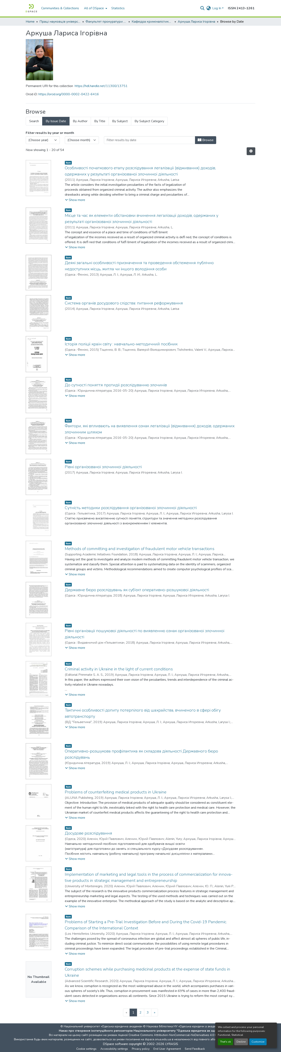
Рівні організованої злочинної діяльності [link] (103, 467)
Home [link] (30, 21)
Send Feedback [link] (195, 1049)
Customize (258, 1042)
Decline (241, 1042)
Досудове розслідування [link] (88, 833)
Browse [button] (207, 140)
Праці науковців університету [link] (60, 21)
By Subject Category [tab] (149, 121)
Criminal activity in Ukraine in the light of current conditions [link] (119, 669)
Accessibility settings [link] (114, 1049)
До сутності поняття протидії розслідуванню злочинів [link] (116, 385)
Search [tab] (34, 121)
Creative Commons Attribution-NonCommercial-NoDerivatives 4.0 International (180, 1035)
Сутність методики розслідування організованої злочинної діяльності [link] (131, 508)
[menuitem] (95, 8)
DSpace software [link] (115, 1044)
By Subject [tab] (120, 121)
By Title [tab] (99, 121)
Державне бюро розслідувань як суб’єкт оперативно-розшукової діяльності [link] (137, 590)
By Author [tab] (80, 121)
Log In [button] (217, 8)
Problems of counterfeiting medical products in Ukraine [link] (115, 792)
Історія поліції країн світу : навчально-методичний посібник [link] (121, 344)
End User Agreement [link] (167, 1049)
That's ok (225, 1042)
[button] (31, 8)
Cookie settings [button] (86, 1049)
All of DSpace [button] (94, 8)
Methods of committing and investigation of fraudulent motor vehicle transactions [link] (139, 549)
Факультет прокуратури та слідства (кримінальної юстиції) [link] (106, 21)
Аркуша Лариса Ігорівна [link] (196, 21)
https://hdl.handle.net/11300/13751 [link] (101, 86)
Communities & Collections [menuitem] (60, 8)
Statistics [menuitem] (118, 8)
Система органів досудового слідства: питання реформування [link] (124, 303)
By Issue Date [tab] (56, 121)
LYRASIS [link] (171, 1044)
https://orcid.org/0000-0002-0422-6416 (68, 94)
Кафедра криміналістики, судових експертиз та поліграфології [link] (152, 21)
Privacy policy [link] (141, 1049)
